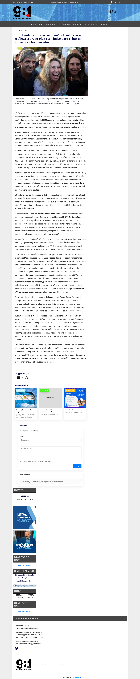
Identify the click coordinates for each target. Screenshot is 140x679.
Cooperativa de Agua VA (85, 24)
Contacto (105, 24)
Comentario (23, 445)
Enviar (77, 466)
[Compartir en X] (22, 378)
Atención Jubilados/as (72, 410)
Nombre (22, 436)
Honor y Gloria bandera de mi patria (25, 411)
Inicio (33, 24)
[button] (111, 2)
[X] (116, 2)
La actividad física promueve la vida (47, 411)
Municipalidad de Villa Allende (55, 24)
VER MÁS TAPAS (24, 565)
